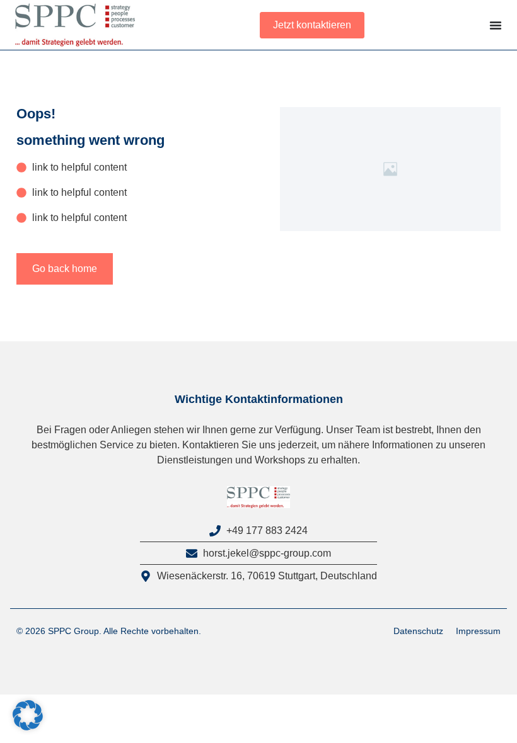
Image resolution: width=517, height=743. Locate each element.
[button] (27, 715)
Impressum (478, 631)
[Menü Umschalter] (495, 25)
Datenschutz (418, 631)
